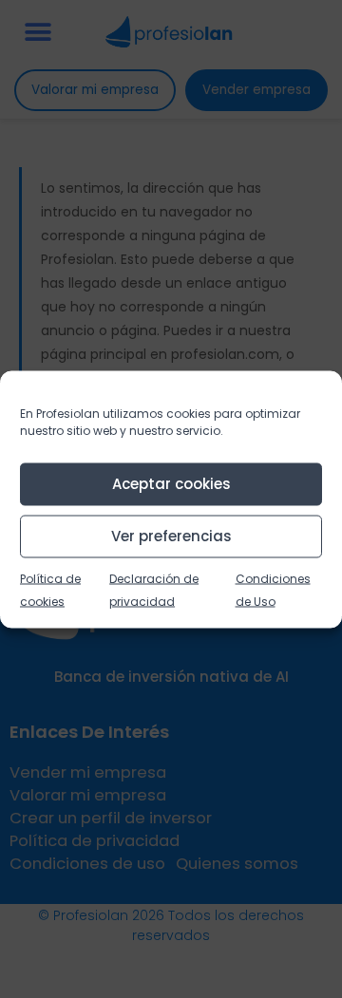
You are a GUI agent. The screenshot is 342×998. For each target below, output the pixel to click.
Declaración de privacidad (154, 589)
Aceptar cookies (171, 484)
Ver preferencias (171, 536)
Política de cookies (50, 589)
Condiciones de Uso (273, 589)
